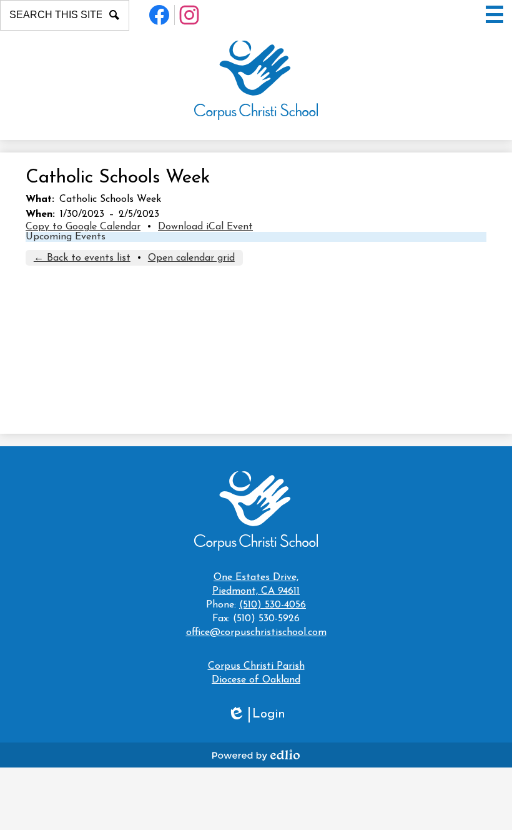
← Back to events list (82, 258)
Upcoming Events (66, 237)
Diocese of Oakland (256, 680)
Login (256, 715)
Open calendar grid (191, 258)
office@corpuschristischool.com (256, 633)
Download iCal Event (205, 227)
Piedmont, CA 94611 (256, 584)
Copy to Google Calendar (83, 227)
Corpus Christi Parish (256, 666)
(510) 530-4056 (272, 605)
